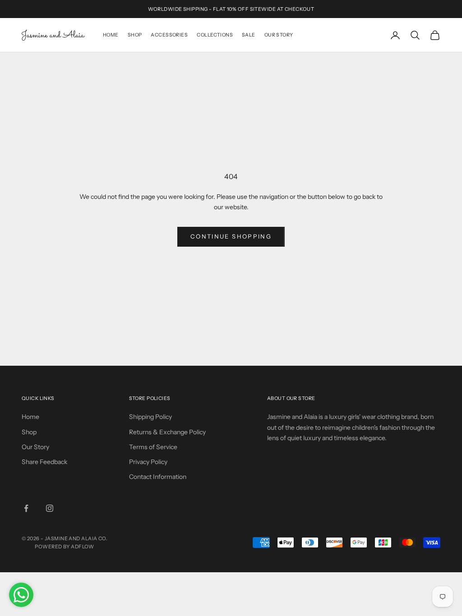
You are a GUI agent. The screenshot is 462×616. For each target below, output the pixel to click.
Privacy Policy (148, 462)
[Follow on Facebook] (26, 508)
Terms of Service (153, 447)
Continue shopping (231, 236)
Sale (248, 35)
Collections (215, 35)
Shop (135, 35)
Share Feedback (44, 462)
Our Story (278, 35)
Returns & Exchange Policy (167, 432)
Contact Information (157, 477)
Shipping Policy (150, 417)
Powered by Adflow (64, 546)
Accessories (169, 35)
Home (111, 35)
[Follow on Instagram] (49, 508)
